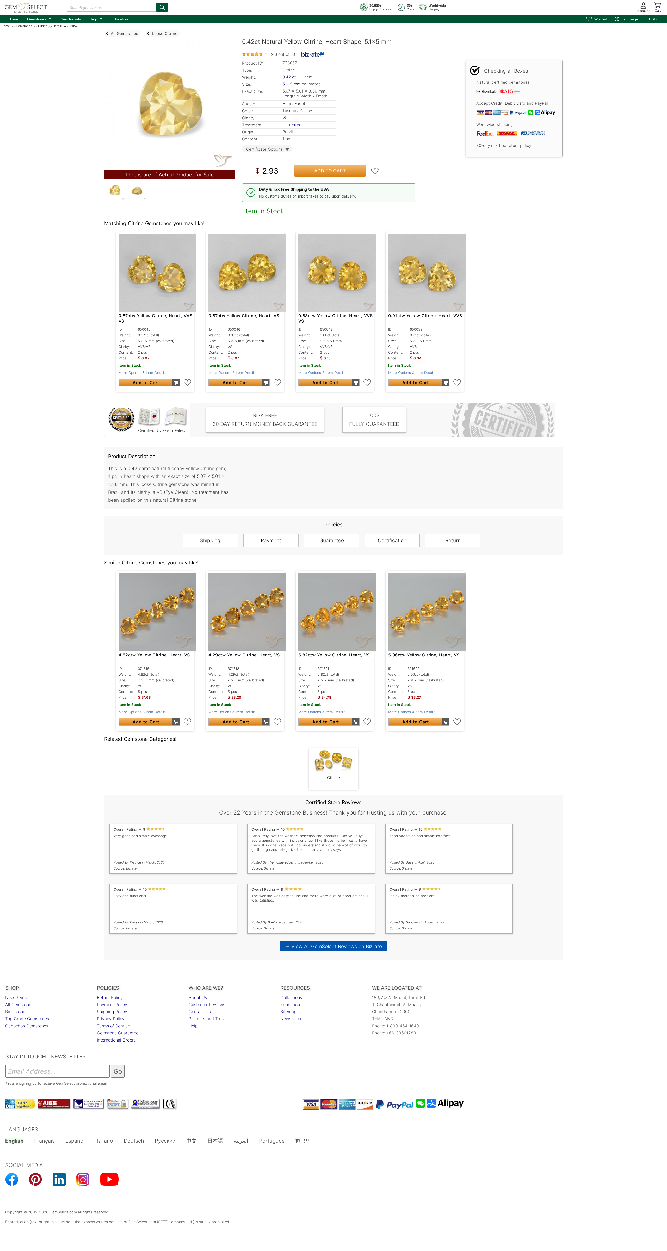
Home (13, 19)
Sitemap (288, 1011)
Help (96, 18)
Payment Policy (112, 1004)
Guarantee (331, 540)
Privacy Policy (111, 1018)
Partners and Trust (207, 1018)
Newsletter (291, 1018)
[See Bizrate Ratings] (313, 54)
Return (453, 540)
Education (120, 19)
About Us (198, 997)
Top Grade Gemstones (27, 1018)
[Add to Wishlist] (375, 171)
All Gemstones (19, 1004)
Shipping (210, 540)
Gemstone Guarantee (117, 1033)
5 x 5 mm (291, 84)
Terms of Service (113, 1025)
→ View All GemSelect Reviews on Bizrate (333, 946)
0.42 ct (289, 77)
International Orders (116, 1040)
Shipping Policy (112, 1011)
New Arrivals (70, 19)
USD (653, 19)
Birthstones (16, 1011)
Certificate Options (264, 149)
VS (285, 117)
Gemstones (39, 18)
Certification (392, 540)
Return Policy (110, 997)
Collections (291, 997)
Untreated (291, 124)
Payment (271, 540)
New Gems (16, 997)
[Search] (162, 7)
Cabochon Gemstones (26, 1025)
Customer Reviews (207, 1004)
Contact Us (200, 1011)
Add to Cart (330, 171)
